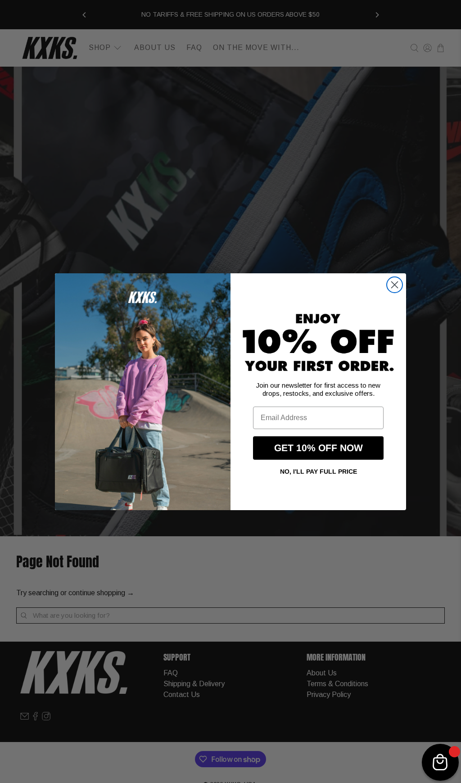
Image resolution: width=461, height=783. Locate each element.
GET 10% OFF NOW (318, 448)
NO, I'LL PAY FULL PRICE (318, 471)
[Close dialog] (394, 285)
